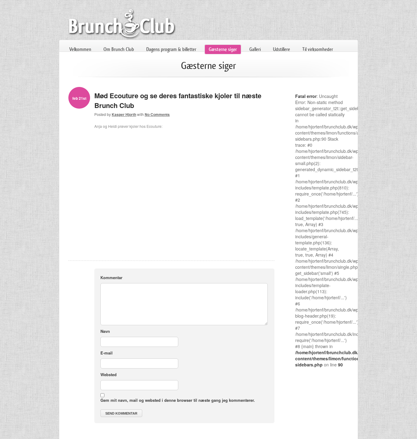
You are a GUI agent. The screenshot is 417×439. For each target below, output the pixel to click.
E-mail (106, 353)
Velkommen (80, 49)
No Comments (157, 114)
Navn (105, 331)
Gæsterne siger (223, 49)
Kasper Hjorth (124, 114)
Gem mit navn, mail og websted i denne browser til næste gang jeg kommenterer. (177, 400)
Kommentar (111, 277)
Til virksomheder (317, 49)
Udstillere (281, 49)
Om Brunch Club (118, 49)
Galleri (255, 49)
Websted (108, 374)
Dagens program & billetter (171, 49)
